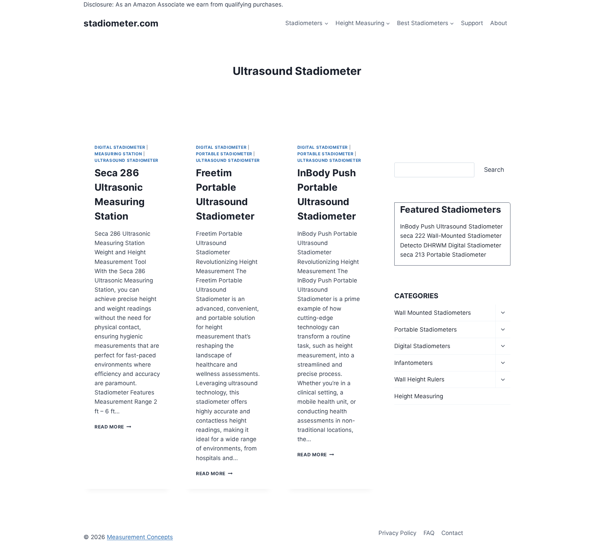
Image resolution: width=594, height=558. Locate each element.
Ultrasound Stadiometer (126, 160)
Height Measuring (418, 396)
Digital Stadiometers (422, 346)
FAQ (429, 532)
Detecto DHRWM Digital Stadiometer (450, 245)
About (498, 23)
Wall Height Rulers (419, 379)
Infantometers (413, 362)
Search (494, 169)
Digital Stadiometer (120, 147)
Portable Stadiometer (224, 153)
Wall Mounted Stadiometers (432, 312)
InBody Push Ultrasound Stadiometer (451, 226)
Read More (113, 426)
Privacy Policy (397, 532)
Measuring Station (118, 153)
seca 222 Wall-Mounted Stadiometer (451, 235)
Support (472, 23)
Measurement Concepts (140, 537)
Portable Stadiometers (425, 329)
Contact (452, 532)
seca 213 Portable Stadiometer (443, 254)
